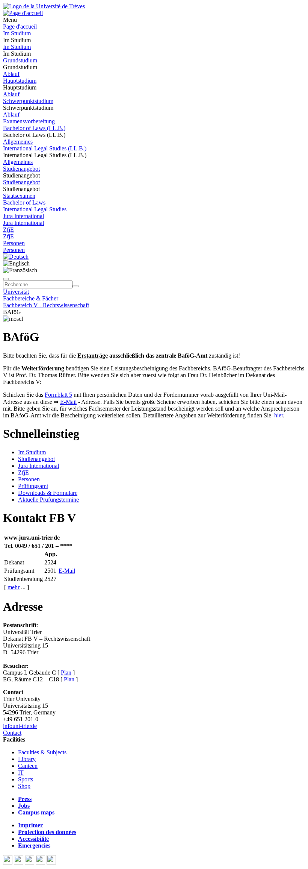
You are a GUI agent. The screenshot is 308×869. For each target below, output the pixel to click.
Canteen (28, 766)
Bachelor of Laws (24, 202)
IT (21, 772)
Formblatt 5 (58, 394)
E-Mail (68, 402)
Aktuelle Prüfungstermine (48, 499)
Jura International (23, 216)
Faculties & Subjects (42, 752)
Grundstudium (20, 60)
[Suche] (6, 279)
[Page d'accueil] (23, 13)
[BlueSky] (19, 862)
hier (278, 415)
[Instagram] (41, 862)
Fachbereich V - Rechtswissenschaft (46, 305)
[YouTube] (30, 862)
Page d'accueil (20, 26)
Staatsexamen (19, 196)
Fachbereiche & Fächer (30, 298)
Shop (24, 786)
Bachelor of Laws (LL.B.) (34, 128)
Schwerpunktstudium (28, 101)
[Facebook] (8, 862)
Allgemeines (18, 141)
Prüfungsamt (33, 486)
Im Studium (17, 33)
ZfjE (8, 229)
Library (27, 759)
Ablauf (11, 74)
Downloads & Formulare (47, 493)
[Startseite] (44, 6)
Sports (25, 779)
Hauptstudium (19, 80)
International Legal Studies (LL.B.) (44, 148)
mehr (14, 587)
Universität (16, 291)
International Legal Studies (34, 209)
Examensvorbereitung (29, 121)
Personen (14, 243)
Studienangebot (21, 168)
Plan (66, 672)
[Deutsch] (16, 256)
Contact (12, 732)
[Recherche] (75, 286)
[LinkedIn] (51, 862)
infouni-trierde (20, 726)
